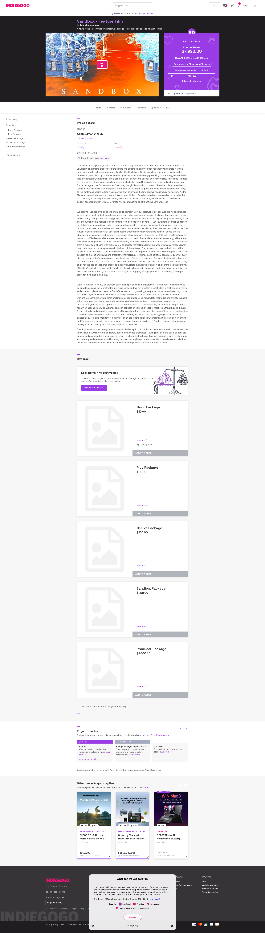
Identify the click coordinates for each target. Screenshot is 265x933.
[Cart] (232, 5)
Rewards (10, 125)
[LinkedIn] (64, 892)
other (118, 148)
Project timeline (13, 155)
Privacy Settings (86, 924)
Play (102, 63)
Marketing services (210, 885)
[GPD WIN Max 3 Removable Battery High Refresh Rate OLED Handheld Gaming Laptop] (171, 809)
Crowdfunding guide (160, 735)
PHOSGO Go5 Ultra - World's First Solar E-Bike (92, 839)
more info (81, 138)
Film (80, 148)
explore (145, 787)
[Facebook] (47, 892)
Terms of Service (69, 924)
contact (90, 138)
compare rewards (93, 388)
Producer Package (17, 146)
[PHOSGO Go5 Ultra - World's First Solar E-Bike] (94, 809)
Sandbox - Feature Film (100, 21)
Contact (176, 881)
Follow (192, 76)
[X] (51, 892)
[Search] (116, 5)
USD (213, 5)
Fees (204, 881)
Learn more (134, 754)
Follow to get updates (88, 759)
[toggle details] (110, 858)
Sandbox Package (16, 142)
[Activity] (238, 5)
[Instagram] (60, 892)
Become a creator (210, 888)
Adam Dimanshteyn (90, 25)
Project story (11, 119)
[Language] (225, 5)
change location (145, 13)
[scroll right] (186, 728)
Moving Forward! (182, 93)
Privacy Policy (52, 924)
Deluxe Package (15, 138)
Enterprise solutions (210, 892)
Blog (175, 888)
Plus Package (14, 134)
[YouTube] (55, 892)
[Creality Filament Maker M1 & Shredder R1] (132, 809)
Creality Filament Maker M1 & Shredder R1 (131, 839)
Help (144, 735)
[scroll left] (181, 728)
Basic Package (15, 130)
